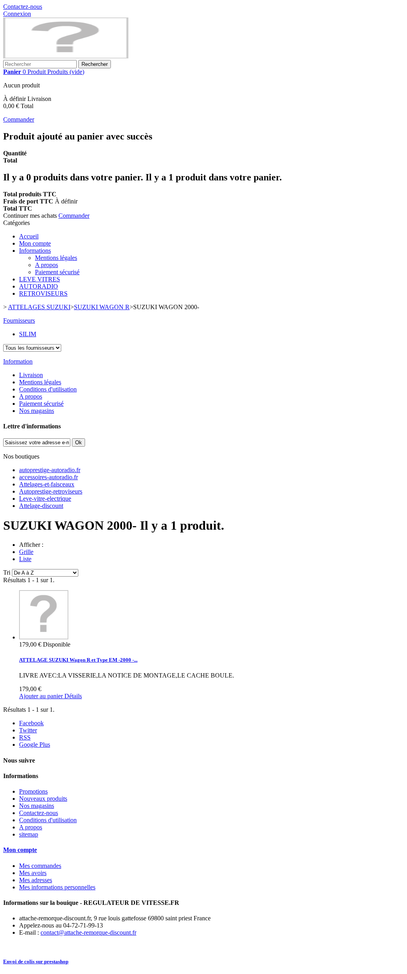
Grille (26, 551)
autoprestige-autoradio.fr (49, 470)
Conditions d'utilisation (48, 389)
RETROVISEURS (43, 293)
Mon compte (35, 243)
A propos (46, 264)
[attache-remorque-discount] (65, 56)
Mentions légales (56, 257)
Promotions (33, 791)
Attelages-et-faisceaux (46, 484)
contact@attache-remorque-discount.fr (88, 932)
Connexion (17, 13)
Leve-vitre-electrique (45, 498)
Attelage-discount (41, 505)
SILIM (27, 334)
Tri (6, 572)
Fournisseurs (19, 320)
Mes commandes (40, 865)
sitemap (28, 834)
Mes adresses (35, 880)
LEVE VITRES (39, 279)
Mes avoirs (33, 872)
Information (18, 361)
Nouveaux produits (43, 798)
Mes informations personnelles (57, 887)
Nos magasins (36, 410)
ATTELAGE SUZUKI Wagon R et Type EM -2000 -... (78, 660)
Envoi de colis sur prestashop (35, 961)
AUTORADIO (38, 286)
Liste (25, 559)
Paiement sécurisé (57, 272)
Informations (35, 250)
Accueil (29, 236)
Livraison (31, 375)
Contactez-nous (22, 6)
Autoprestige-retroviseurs (50, 491)
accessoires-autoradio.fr (48, 477)
